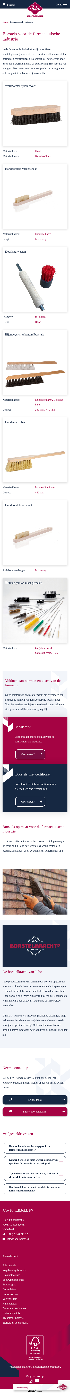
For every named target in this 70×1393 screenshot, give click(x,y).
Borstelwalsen (10, 1294)
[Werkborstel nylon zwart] (35, 113)
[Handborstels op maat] (35, 532)
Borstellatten (9, 1289)
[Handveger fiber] (35, 449)
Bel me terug (35, 1099)
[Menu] (65, 5)
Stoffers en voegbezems (15, 1322)
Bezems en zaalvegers (14, 1308)
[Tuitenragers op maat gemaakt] (35, 610)
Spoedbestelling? (22, 1388)
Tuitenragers (9, 1284)
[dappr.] (35, 1390)
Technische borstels (13, 1317)
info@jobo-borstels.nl (34, 1111)
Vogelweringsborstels (14, 1270)
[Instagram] (31, 1381)
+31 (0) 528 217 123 (18, 1234)
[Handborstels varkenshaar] (35, 196)
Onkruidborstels (11, 1313)
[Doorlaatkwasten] (35, 278)
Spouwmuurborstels (13, 1279)
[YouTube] (38, 1381)
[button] (35, 1148)
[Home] (35, 10)
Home (5, 22)
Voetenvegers (10, 1298)
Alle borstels (9, 1265)
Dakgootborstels (11, 1275)
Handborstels (10, 1303)
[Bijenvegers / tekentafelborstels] (35, 361)
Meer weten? (28, 754)
